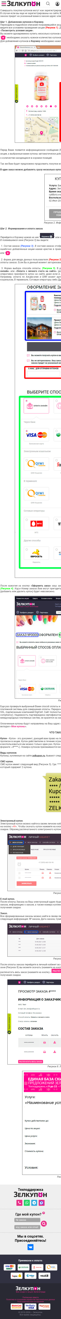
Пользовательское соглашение (30, 1302)
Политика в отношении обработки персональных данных (30, 1299)
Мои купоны (18, 726)
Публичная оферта (31, 1297)
